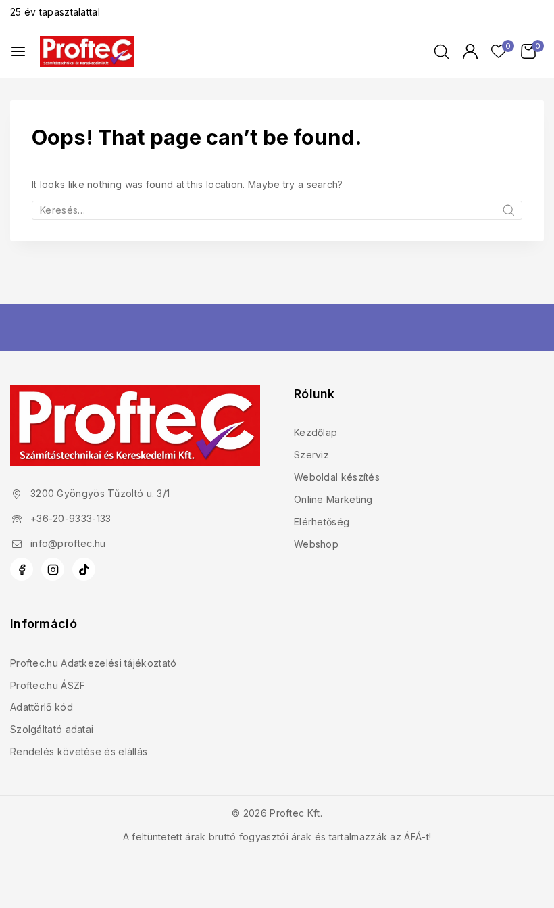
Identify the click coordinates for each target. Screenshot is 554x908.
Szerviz (311, 454)
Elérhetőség (321, 521)
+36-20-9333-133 (70, 518)
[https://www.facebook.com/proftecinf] (21, 569)
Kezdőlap (315, 432)
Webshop (316, 544)
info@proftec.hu (68, 543)
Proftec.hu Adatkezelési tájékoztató (93, 663)
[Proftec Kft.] (87, 51)
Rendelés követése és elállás (78, 751)
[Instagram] (52, 569)
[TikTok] (83, 569)
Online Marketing (333, 499)
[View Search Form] (441, 51)
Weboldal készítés (337, 477)
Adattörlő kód (41, 707)
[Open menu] (18, 51)
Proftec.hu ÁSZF (48, 685)
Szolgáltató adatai (51, 729)
